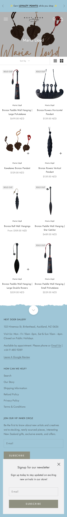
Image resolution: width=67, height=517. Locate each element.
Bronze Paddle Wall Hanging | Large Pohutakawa (17, 112)
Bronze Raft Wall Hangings (17, 226)
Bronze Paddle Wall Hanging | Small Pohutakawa (50, 285)
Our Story (9, 382)
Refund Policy (11, 394)
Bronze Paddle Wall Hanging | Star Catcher (50, 228)
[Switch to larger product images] (55, 61)
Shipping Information (15, 388)
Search (7, 375)
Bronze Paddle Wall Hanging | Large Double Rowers (17, 285)
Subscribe (33, 504)
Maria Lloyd (17, 105)
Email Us (56, 345)
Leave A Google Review (17, 357)
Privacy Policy (11, 400)
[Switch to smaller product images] (61, 61)
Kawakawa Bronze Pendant (17, 168)
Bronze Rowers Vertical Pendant (50, 170)
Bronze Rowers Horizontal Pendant (50, 112)
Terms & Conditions (14, 407)
